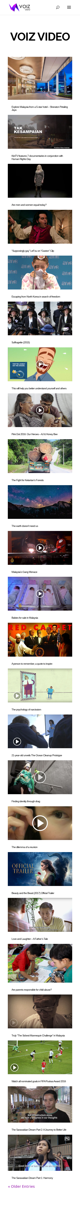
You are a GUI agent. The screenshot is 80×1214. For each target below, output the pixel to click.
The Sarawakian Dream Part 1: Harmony (32, 1177)
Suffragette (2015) (21, 342)
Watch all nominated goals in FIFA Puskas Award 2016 (39, 1081)
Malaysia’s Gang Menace (24, 571)
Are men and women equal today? (29, 204)
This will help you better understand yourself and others (39, 388)
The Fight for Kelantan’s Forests (28, 480)
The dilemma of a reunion (24, 847)
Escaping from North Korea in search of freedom (36, 296)
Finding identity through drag (26, 801)
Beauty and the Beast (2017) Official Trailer (33, 893)
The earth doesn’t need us (25, 525)
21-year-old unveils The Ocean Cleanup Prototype (37, 755)
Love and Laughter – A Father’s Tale (30, 938)
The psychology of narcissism (26, 709)
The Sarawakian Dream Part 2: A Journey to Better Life (39, 1129)
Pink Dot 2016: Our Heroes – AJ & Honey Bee (34, 434)
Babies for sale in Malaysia (25, 617)
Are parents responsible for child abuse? (32, 989)
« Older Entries (21, 1186)
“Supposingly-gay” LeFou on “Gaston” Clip (33, 250)
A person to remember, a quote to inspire (32, 663)
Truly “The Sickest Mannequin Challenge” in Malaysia (38, 1035)
